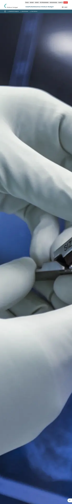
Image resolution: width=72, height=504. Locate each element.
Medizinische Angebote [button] (14, 11)
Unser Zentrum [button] (34, 11)
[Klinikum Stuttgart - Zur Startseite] (11, 6)
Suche (59, 2)
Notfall (65, 2)
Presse (27, 2)
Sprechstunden (25, 11)
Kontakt (32, 2)
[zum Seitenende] (69, 500)
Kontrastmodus (53, 2)
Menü (65, 7)
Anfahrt (37, 2)
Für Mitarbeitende (44, 2)
